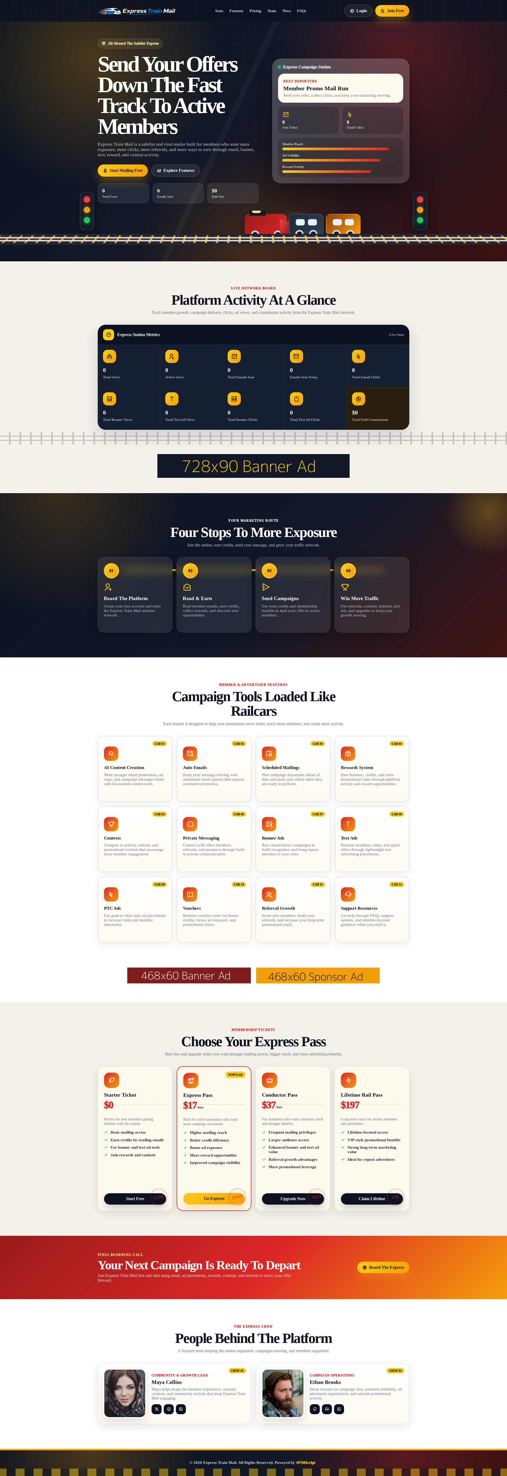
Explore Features (178, 170)
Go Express (214, 1198)
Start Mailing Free (126, 170)
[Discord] (327, 1409)
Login (361, 10)
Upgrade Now (293, 1198)
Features (236, 11)
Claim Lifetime (372, 1198)
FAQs (301, 11)
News (287, 11)
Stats (219, 11)
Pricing (255, 11)
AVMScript (305, 1462)
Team (271, 11)
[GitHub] (315, 1409)
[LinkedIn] (181, 1409)
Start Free (135, 1198)
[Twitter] (157, 1409)
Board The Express (386, 1267)
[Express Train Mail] (137, 11)
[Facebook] (169, 1409)
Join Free (395, 10)
